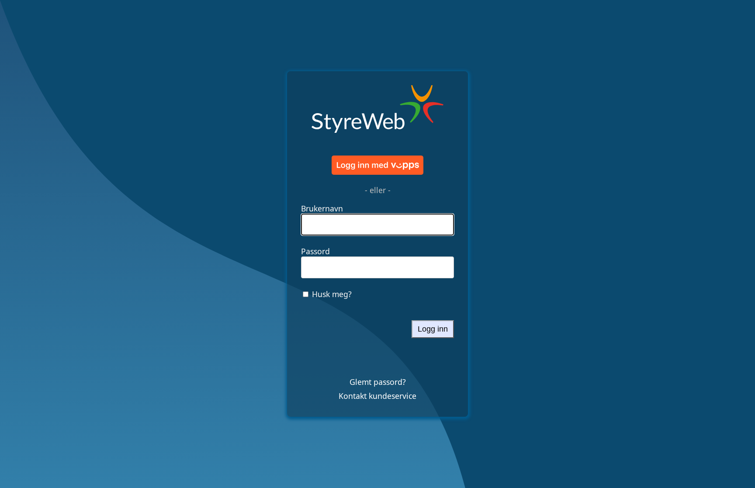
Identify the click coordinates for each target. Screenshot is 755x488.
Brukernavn (322, 208)
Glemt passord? (378, 382)
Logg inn (433, 329)
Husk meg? (332, 294)
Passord (315, 251)
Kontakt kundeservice (377, 396)
